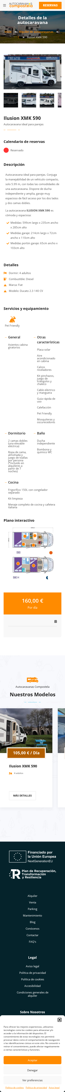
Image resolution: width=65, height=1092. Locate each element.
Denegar (32, 1070)
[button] (59, 1020)
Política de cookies (14, 1087)
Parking (32, 909)
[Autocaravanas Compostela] (20, 5)
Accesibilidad (32, 986)
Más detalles (22, 795)
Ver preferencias (32, 1080)
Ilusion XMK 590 (23, 766)
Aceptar (32, 1060)
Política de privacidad (36, 1087)
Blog (32, 922)
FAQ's (32, 941)
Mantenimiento (32, 915)
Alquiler (32, 896)
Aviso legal (54, 1087)
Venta (32, 902)
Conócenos (32, 928)
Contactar (32, 935)
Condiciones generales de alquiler (32, 994)
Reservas (50, 5)
